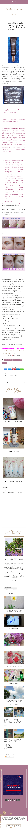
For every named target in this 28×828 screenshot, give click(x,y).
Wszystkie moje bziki (14, 9)
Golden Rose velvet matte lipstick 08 (16, 382)
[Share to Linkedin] (18, 369)
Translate (15, 589)
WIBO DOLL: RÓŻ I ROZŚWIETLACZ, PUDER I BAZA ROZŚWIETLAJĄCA (14, 666)
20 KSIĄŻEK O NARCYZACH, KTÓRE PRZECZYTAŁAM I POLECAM (14, 611)
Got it (17, 825)
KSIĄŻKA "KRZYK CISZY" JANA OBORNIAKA (14, 629)
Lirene (15, 359)
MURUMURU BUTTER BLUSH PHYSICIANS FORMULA (14, 647)
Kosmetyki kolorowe (8, 359)
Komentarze (9, 756)
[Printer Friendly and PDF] (13, 356)
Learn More (10, 825)
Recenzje (4, 362)
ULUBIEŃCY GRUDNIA (14, 683)
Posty (7, 754)
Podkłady (20, 359)
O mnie (20, 812)
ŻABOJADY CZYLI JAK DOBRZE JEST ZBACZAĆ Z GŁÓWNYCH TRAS (14, 701)
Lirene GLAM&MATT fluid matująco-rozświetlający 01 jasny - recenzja (10, 376)
